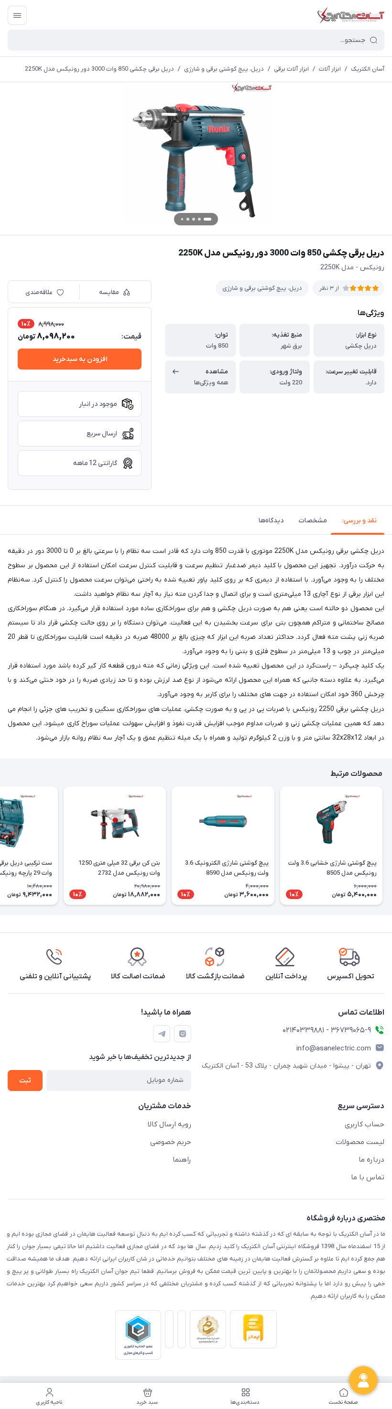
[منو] (17, 15)
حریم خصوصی (170, 1142)
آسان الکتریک (367, 69)
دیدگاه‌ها (271, 520)
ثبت (25, 1080)
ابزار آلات (330, 69)
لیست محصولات (360, 1142)
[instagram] (182, 1033)
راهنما (182, 1160)
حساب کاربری (364, 1124)
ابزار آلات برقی (291, 69)
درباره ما (371, 1160)
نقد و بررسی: (359, 520)
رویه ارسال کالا (169, 1124)
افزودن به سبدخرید (80, 359)
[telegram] (161, 1033)
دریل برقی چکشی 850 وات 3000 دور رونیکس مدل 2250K (99, 69)
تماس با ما (367, 1177)
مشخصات (313, 520)
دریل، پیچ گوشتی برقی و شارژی (224, 69)
